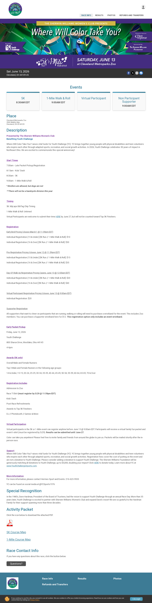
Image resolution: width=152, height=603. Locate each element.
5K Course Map (16, 532)
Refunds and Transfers (131, 15)
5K (23, 98)
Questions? (16, 563)
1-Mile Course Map (19, 539)
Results (99, 15)
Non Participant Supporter (129, 99)
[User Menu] (143, 7)
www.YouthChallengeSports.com (22, 466)
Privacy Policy (34, 600)
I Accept (136, 599)
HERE (58, 216)
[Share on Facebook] (128, 73)
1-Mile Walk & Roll (58, 98)
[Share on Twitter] (132, 73)
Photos (111, 15)
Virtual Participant (93, 98)
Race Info (86, 15)
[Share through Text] (141, 73)
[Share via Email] (137, 73)
